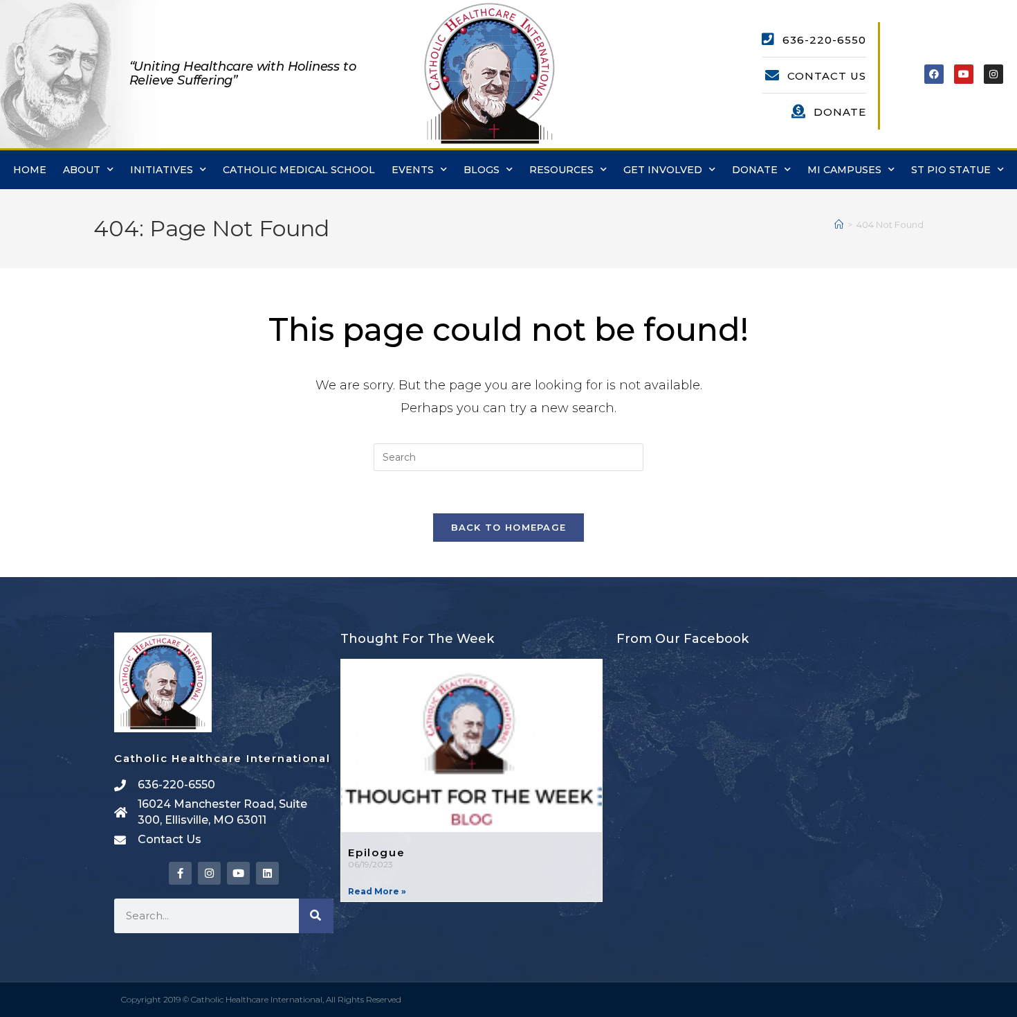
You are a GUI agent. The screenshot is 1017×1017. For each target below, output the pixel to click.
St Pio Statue (951, 169)
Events (413, 169)
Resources (561, 169)
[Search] (316, 916)
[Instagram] (993, 74)
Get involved (662, 169)
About (81, 169)
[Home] (838, 224)
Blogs (482, 169)
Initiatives (161, 169)
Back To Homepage (509, 527)
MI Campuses (844, 169)
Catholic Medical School (299, 169)
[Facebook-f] (180, 873)
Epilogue (376, 852)
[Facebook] (934, 74)
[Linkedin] (267, 873)
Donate (755, 169)
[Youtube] (963, 74)
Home (29, 169)
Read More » (377, 891)
